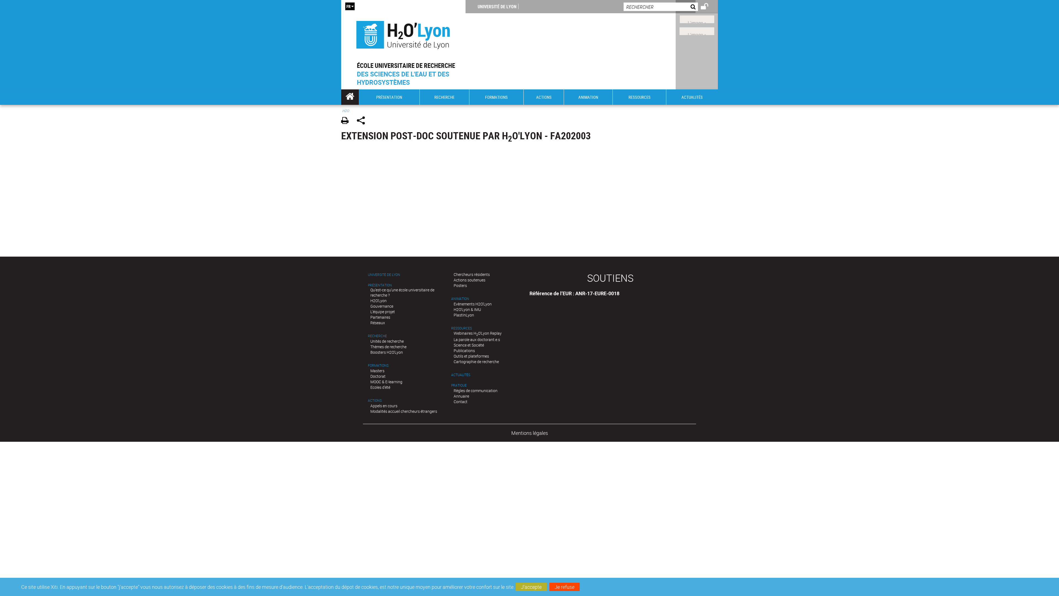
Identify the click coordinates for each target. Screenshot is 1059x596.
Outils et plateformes (471, 356)
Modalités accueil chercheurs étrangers (403, 411)
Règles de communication (476, 390)
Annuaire (461, 396)
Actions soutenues (469, 280)
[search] (661, 6)
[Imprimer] (346, 121)
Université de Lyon (497, 7)
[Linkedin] (697, 18)
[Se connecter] (708, 7)
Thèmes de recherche (388, 346)
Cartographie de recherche (476, 361)
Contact (460, 401)
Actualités (460, 374)
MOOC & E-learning (386, 381)
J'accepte (531, 587)
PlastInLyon (464, 315)
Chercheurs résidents (472, 274)
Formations (378, 365)
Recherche (377, 336)
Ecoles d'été (380, 387)
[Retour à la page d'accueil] (403, 33)
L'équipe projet (382, 311)
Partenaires (380, 317)
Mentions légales (529, 433)
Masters (377, 370)
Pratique (459, 385)
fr (348, 6)
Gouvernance (381, 306)
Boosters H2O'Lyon (386, 352)
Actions (375, 400)
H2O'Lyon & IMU (467, 309)
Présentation (380, 285)
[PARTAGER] (363, 121)
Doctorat (378, 376)
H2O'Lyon (378, 300)
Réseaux (377, 322)
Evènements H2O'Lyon (473, 304)
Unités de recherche (387, 341)
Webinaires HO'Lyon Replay (478, 333)
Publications (464, 350)
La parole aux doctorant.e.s (477, 339)
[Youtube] (697, 30)
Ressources (461, 328)
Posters (460, 285)
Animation (460, 298)
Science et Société (469, 345)
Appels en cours (383, 405)
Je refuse (564, 587)
